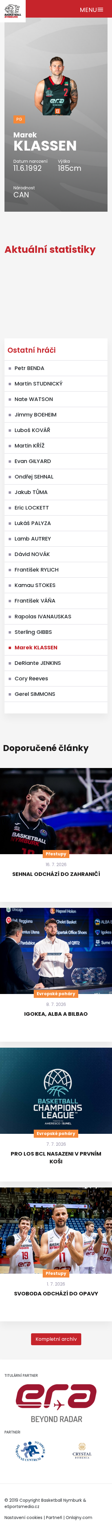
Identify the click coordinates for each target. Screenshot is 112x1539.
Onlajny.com (79, 1518)
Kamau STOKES (35, 585)
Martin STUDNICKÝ (39, 383)
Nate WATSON (34, 399)
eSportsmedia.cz (21, 1506)
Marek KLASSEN (36, 647)
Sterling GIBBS (33, 632)
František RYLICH (37, 569)
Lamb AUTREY (33, 538)
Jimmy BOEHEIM (35, 414)
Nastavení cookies (23, 1518)
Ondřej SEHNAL (34, 476)
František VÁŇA (35, 600)
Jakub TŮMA (31, 492)
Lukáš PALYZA (33, 523)
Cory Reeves (31, 678)
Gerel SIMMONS (35, 694)
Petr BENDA (30, 368)
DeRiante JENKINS (38, 663)
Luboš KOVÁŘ (32, 430)
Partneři (54, 1518)
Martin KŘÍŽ (30, 445)
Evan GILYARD (33, 461)
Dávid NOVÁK (32, 554)
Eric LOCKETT (32, 507)
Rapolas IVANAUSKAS (43, 616)
